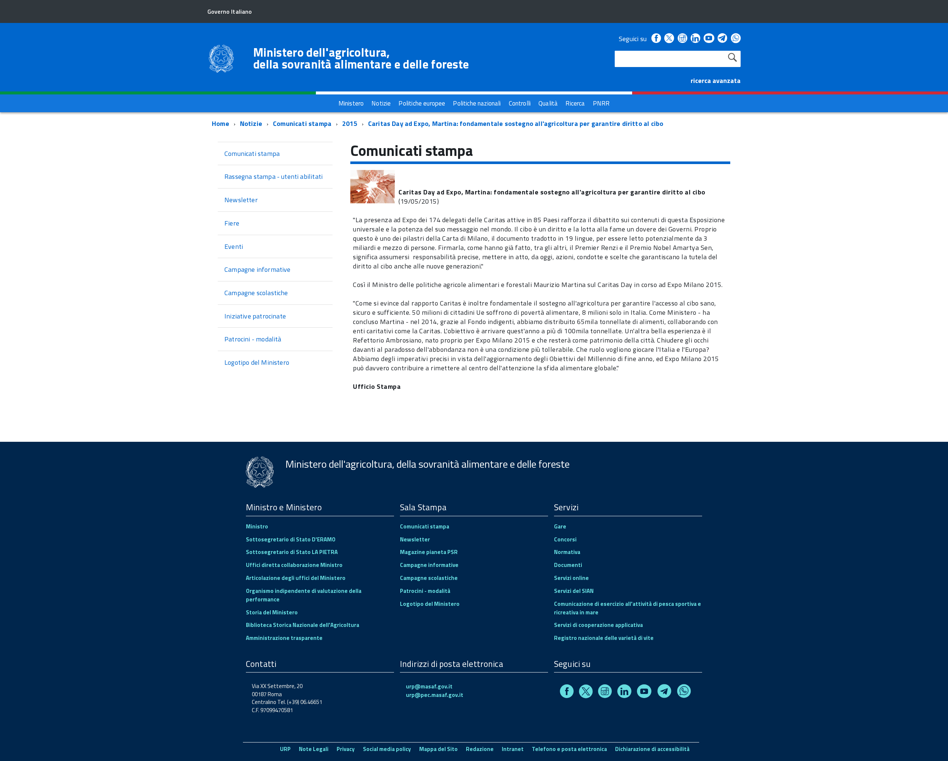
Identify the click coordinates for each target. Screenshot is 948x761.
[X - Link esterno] (669, 39)
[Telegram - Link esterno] (723, 39)
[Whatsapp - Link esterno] (736, 39)
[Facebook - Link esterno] (656, 39)
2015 (349, 123)
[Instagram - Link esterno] (682, 39)
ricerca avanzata (716, 81)
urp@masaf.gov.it (429, 686)
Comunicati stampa (302, 123)
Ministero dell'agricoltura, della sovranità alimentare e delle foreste (361, 58)
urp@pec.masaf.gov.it (434, 695)
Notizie (251, 123)
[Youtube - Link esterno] (709, 39)
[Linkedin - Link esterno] (695, 39)
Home (220, 123)
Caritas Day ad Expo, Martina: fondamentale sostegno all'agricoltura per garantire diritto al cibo (515, 123)
